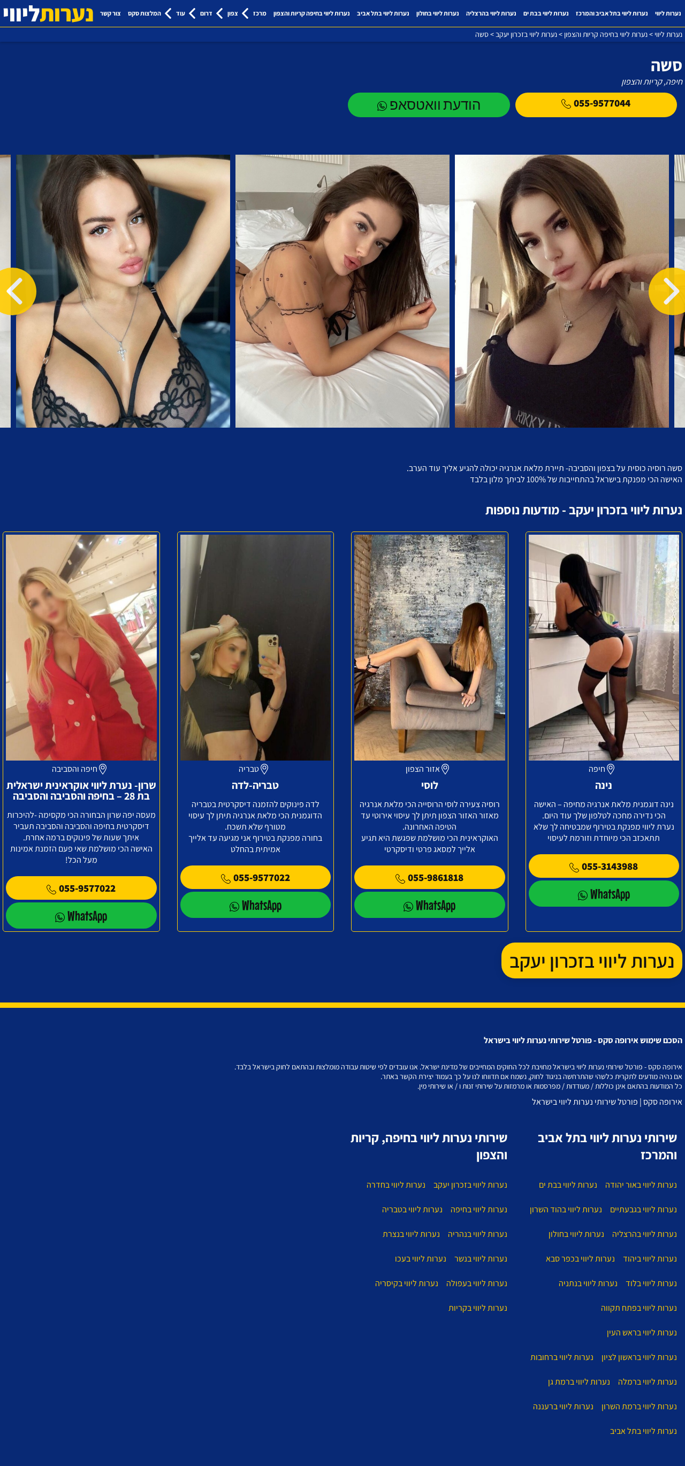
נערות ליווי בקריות (477, 1307)
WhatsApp (610, 893)
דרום (206, 13)
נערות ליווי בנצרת (411, 1234)
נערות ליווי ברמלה (647, 1381)
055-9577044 (602, 102)
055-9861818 (435, 877)
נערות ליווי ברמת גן (579, 1381)
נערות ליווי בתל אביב (383, 13)
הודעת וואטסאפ (435, 104)
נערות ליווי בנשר (480, 1258)
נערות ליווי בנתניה (588, 1283)
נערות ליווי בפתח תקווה (639, 1307)
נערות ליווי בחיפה (479, 1209)
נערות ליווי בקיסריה (406, 1283)
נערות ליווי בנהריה (477, 1234)
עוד (180, 13)
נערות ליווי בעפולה (476, 1283)
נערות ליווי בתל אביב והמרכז (612, 13)
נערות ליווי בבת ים (546, 13)
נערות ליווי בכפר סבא (580, 1258)
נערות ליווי (668, 13)
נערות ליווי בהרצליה (491, 13)
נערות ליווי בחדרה (396, 1184)
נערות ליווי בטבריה (412, 1209)
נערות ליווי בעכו (420, 1258)
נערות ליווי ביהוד (650, 1258)
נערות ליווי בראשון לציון (639, 1357)
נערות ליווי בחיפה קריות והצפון (311, 13)
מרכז (260, 13)
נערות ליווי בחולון (437, 13)
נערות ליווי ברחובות (561, 1357)
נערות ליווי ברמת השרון (639, 1406)
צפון (232, 13)
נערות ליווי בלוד (651, 1283)
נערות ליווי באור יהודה (641, 1184)
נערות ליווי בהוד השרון (566, 1209)
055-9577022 (261, 877)
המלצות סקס (144, 13)
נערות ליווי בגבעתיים (643, 1209)
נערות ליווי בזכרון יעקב (591, 960)
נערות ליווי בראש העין (642, 1332)
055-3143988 (610, 866)
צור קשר (110, 13)
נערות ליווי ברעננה (563, 1406)
